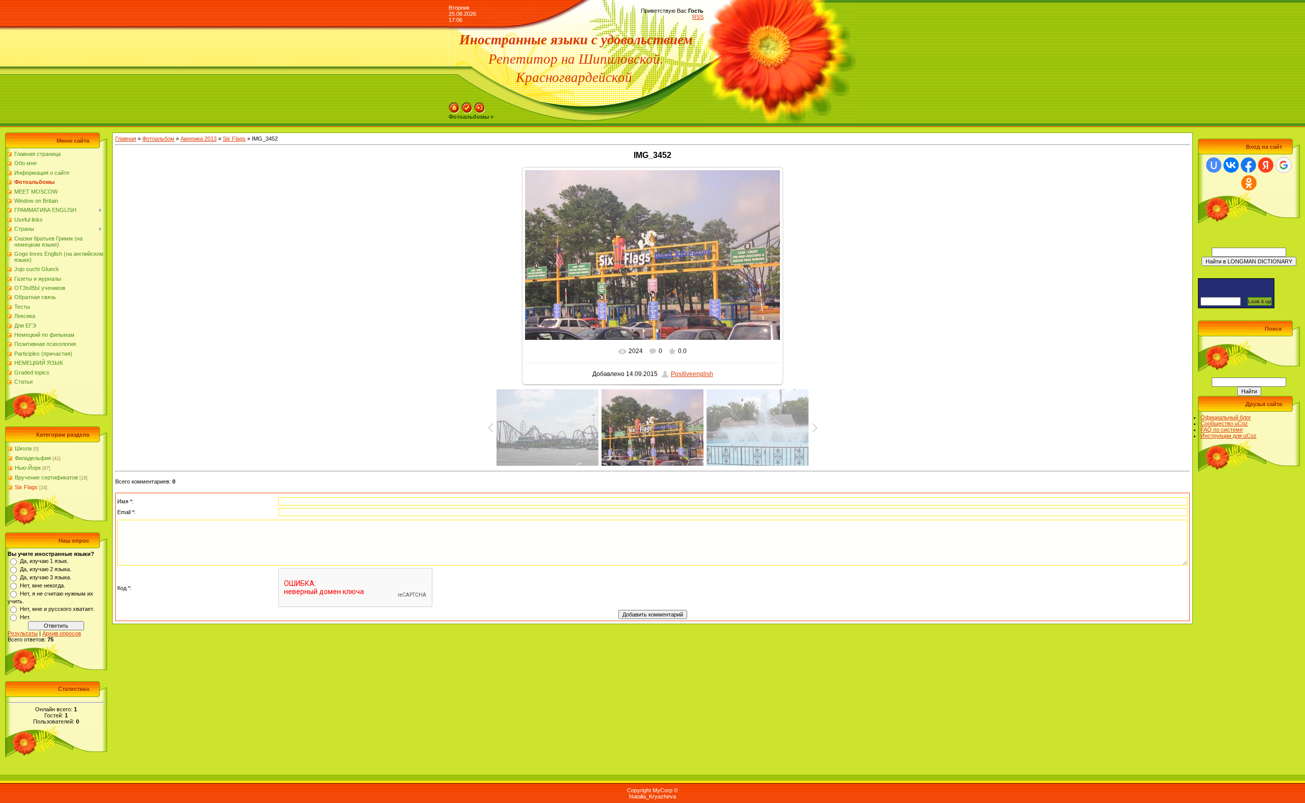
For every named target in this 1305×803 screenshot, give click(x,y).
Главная (125, 139)
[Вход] (479, 105)
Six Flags (26, 487)
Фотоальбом (158, 139)
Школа (23, 448)
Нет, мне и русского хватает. (57, 609)
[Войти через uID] (1213, 165)
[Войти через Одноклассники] (1249, 183)
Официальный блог (1225, 417)
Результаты (23, 633)
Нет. (25, 617)
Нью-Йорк (28, 468)
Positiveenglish (692, 374)
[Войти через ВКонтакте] (1231, 165)
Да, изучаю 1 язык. (44, 561)
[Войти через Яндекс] (1265, 165)
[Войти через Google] (1283, 165)
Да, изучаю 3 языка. (45, 577)
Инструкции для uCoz (1228, 436)
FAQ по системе (1221, 429)
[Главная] (454, 105)
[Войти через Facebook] (1248, 165)
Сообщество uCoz (1224, 423)
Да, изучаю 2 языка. (45, 569)
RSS (697, 17)
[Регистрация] (467, 105)
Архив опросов (61, 633)
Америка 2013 (198, 139)
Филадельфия (33, 458)
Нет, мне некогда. (42, 585)
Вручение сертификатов (46, 477)
